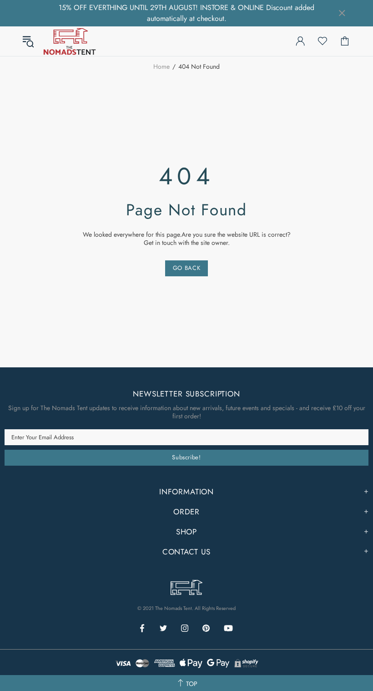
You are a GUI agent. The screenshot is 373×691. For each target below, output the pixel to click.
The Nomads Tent (69, 41)
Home (161, 66)
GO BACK (187, 268)
